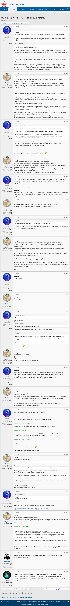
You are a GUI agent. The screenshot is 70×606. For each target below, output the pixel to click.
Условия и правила (31, 601)
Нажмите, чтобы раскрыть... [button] (41, 139)
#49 (67, 273)
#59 (67, 552)
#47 (67, 217)
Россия (10, 585)
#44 (67, 157)
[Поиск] (67, 9)
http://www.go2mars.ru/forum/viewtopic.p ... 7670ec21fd (31, 509)
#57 (67, 491)
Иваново (10, 87)
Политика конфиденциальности (46, 601)
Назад (4, 23)
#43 (67, 121)
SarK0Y (4, 20)
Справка (58, 601)
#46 (67, 200)
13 (21, 23)
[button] (27, 9)
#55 (67, 409)
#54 (67, 388)
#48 (67, 238)
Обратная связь (21, 601)
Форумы (12, 9)
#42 (67, 73)
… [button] (18, 23)
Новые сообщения (6, 12)
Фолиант (7, 561)
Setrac (7, 580)
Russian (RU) (5, 601)
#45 (67, 176)
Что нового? (22, 9)
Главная (4, 9)
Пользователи (42, 9)
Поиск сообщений (17, 12)
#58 (67, 512)
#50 (67, 294)
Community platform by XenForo (35, 604)
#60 (67, 571)
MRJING (6, 82)
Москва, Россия (8, 567)
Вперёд (25, 23)
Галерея (32, 9)
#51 (67, 312)
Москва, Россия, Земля (8, 42)
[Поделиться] (65, 27)
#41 (67, 26)
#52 (67, 350)
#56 (67, 454)
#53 (67, 367)
